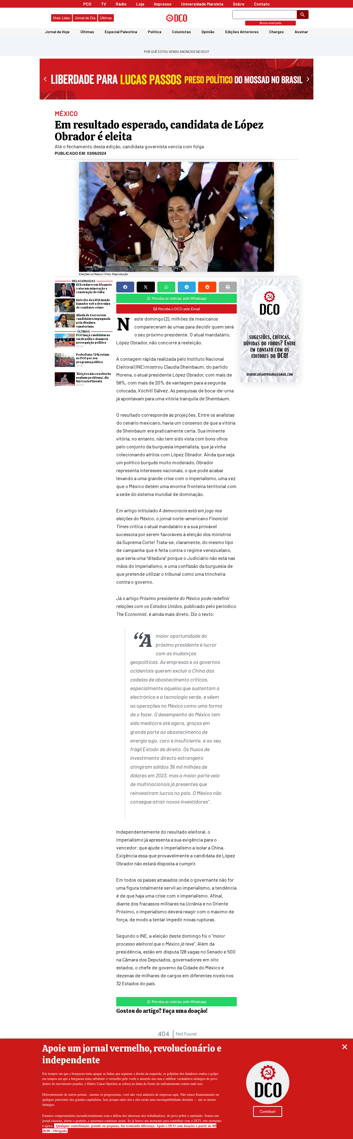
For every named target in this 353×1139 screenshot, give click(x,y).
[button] (344, 1046)
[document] (176, 569)
